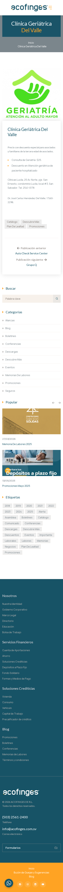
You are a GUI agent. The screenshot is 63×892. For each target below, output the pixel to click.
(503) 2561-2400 (15, 817)
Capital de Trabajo (12, 713)
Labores (26, 540)
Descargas (11, 351)
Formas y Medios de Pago (16, 678)
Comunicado (12, 523)
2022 (51, 505)
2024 (19, 511)
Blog (7, 328)
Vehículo (7, 708)
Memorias (42, 540)
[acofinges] (29, 8)
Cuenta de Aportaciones (16, 650)
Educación (8, 626)
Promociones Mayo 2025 (16, 486)
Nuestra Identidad (12, 604)
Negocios (10, 546)
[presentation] (53, 403)
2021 (40, 505)
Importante (46, 535)
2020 (29, 505)
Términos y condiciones (15, 760)
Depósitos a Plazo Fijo (14, 667)
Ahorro (6, 656)
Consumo (7, 702)
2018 (7, 505)
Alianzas (10, 320)
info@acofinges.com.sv (19, 829)
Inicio (31, 42)
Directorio (8, 621)
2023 (7, 511)
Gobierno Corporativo (14, 609)
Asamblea (10, 517)
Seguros (10, 391)
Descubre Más (13, 359)
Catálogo (12, 221)
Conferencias (13, 344)
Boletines (10, 336)
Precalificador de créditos (16, 719)
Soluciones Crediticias (14, 661)
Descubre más (31, 221)
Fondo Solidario (10, 673)
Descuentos (12, 535)
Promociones (36, 226)
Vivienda (7, 696)
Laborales (10, 540)
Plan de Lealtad (15, 226)
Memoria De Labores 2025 (17, 444)
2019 (18, 505)
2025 (30, 511)
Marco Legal (9, 615)
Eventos (10, 367)
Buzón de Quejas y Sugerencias (31, 872)
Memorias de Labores (17, 375)
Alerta (42, 511)
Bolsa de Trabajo (11, 632)
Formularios (13, 848)
